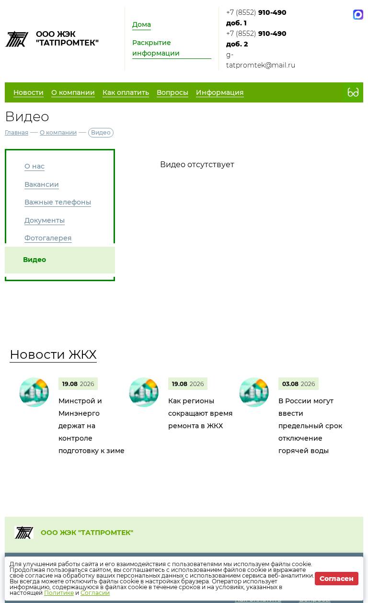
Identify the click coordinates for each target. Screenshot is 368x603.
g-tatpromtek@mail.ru (260, 59)
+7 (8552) (256, 17)
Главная (16, 132)
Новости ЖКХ (53, 354)
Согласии (95, 592)
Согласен (337, 578)
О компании (58, 132)
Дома (141, 24)
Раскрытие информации (156, 47)
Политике (59, 592)
